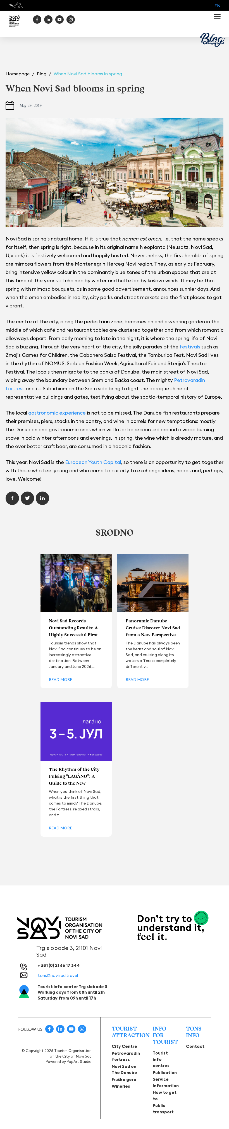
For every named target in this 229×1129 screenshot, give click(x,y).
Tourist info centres (161, 1059)
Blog (42, 73)
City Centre (124, 1046)
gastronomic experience (57, 413)
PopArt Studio (79, 1061)
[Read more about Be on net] (16, 5)
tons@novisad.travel (58, 975)
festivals (190, 346)
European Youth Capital (93, 462)
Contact (195, 1046)
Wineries (121, 1086)
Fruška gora (124, 1079)
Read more (60, 679)
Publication (165, 1072)
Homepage (18, 73)
